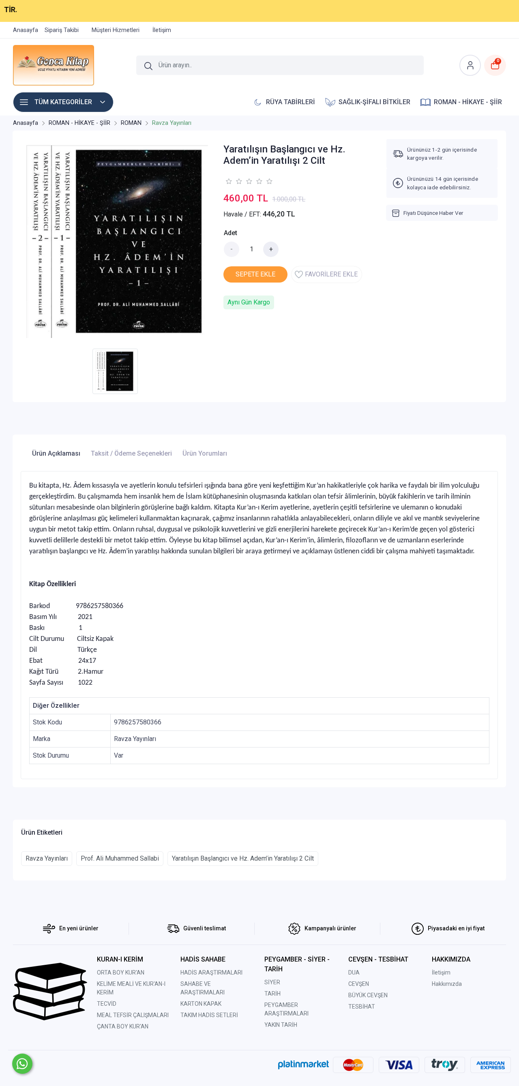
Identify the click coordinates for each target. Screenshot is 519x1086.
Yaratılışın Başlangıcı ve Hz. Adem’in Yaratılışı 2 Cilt (243, 858)
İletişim (441, 972)
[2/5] (233, 181)
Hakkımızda (447, 984)
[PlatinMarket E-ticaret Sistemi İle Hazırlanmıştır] (303, 1064)
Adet (230, 233)
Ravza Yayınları (47, 858)
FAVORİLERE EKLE (331, 274)
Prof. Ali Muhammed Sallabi (120, 858)
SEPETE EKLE (255, 274)
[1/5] (228, 181)
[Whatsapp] (22, 1064)
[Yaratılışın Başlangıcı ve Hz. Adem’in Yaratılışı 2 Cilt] (117, 241)
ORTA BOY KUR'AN (120, 972)
